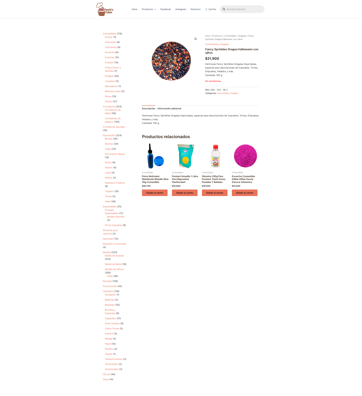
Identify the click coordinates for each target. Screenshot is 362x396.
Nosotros (196, 9)
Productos (147, 9)
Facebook (165, 9)
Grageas (242, 36)
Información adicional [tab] (169, 108)
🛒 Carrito (210, 9)
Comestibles (230, 36)
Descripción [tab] (148, 108)
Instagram (180, 9)
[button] (154, 9)
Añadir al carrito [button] (154, 192)
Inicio (134, 9)
